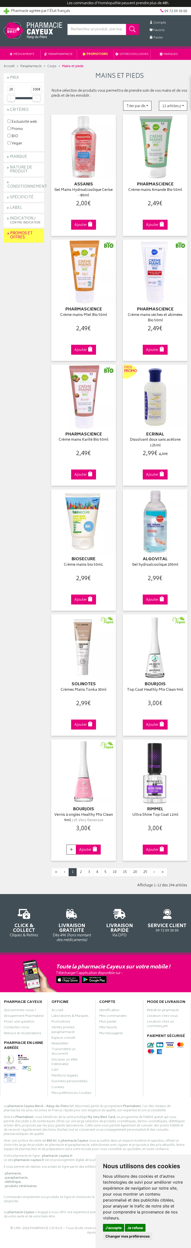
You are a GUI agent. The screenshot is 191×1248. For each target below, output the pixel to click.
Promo (17, 129)
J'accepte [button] (113, 1228)
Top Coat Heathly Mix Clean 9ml (155, 690)
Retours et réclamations (22, 1034)
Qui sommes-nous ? (20, 1010)
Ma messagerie (111, 1034)
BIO (14, 136)
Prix (14, 78)
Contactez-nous (16, 1028)
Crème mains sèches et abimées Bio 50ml (155, 318)
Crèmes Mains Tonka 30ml (83, 690)
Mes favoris (108, 1028)
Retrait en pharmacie (163, 1010)
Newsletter (59, 1044)
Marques (170, 54)
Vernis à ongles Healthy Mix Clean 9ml (83, 817)
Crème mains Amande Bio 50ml (155, 190)
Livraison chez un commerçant (160, 1024)
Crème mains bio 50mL (83, 565)
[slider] (11, 98)
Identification (109, 1010)
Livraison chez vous (162, 1016)
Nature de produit (21, 169)
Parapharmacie (60, 54)
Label (16, 208)
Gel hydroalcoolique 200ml (155, 565)
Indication (25, 220)
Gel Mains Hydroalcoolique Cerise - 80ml (83, 193)
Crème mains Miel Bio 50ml (83, 315)
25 (145, 872)
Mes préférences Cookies (71, 1093)
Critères (19, 110)
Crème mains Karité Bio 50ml (83, 440)
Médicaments (23, 54)
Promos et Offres (21, 235)
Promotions (97, 54)
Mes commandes (113, 1016)
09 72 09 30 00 (167, 927)
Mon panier (108, 1022)
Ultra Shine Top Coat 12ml (155, 815)
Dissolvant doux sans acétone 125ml (155, 442)
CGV (54, 1070)
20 (135, 872)
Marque (18, 157)
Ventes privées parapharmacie (63, 1030)
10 (115, 872)
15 (125, 872)
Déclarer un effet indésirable (64, 1062)
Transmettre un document (63, 1052)
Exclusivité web (24, 122)
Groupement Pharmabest (24, 1016)
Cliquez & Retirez (24, 930)
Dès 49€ (72, 932)
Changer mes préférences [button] (127, 1236)
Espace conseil (63, 1038)
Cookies (57, 1087)
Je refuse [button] (135, 1228)
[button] (137, 106)
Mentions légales (64, 1076)
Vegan (16, 143)
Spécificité (22, 197)
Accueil (9, 66)
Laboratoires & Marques (70, 1016)
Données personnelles (69, 1081)
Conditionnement (27, 186)
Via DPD (119, 930)
